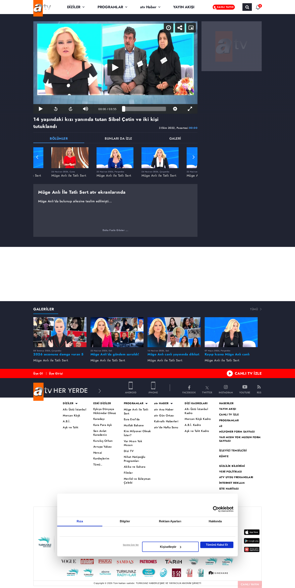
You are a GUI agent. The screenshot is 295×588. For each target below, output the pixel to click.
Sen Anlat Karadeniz (100, 433)
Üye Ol (38, 373)
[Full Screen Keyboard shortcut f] (190, 109)
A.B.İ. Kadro (193, 425)
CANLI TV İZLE (248, 373)
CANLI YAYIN (250, 584)
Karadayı (99, 419)
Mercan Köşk (71, 415)
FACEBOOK (189, 392)
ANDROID (130, 392)
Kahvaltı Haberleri (166, 421)
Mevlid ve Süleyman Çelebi (137, 481)
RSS (259, 392)
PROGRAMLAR (110, 7)
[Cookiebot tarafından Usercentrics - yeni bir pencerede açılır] (215, 509)
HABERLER (226, 403)
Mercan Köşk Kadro (198, 419)
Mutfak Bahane (134, 425)
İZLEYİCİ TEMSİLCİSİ (233, 450)
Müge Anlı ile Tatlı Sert (136, 411)
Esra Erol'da (132, 419)
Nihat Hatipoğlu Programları (134, 459)
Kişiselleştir (168, 546)
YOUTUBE (244, 392)
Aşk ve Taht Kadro (197, 431)
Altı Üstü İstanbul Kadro (196, 411)
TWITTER (207, 392)
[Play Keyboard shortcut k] (40, 109)
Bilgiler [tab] (125, 521)
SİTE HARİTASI (229, 489)
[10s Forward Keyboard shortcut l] (70, 109)
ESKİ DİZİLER (102, 403)
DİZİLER (74, 7)
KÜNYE (224, 456)
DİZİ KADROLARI (196, 403)
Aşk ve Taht (70, 427)
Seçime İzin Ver (131, 545)
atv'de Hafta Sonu (166, 427)
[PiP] (191, 28)
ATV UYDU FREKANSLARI (236, 477)
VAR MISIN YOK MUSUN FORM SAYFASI (240, 439)
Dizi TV (129, 451)
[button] (37, 157)
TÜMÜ (254, 309)
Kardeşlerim (101, 458)
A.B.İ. (66, 421)
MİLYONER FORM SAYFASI (237, 432)
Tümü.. (97, 464)
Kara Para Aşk (102, 425)
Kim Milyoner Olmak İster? (137, 433)
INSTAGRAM (226, 392)
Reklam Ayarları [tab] (170, 521)
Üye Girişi (56, 373)
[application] (115, 67)
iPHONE (153, 392)
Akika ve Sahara (134, 467)
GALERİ (175, 139)
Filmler (128, 473)
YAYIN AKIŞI (183, 7)
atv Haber (148, 7)
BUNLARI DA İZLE (118, 139)
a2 (221, 426)
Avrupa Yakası (102, 447)
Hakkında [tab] (215, 521)
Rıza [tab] (80, 521)
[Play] (115, 67)
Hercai (97, 453)
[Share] (180, 28)
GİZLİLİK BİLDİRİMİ (232, 466)
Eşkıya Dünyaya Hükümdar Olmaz (104, 411)
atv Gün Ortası (164, 415)
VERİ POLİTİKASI (230, 471)
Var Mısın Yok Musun (133, 443)
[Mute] (85, 109)
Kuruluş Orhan (103, 441)
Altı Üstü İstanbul (74, 409)
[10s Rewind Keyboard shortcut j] (55, 109)
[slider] (145, 109)
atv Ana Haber (164, 409)
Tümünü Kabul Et (217, 544)
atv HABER (161, 403)
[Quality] (175, 109)
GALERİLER (43, 309)
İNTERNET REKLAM (232, 483)
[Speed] (168, 28)
